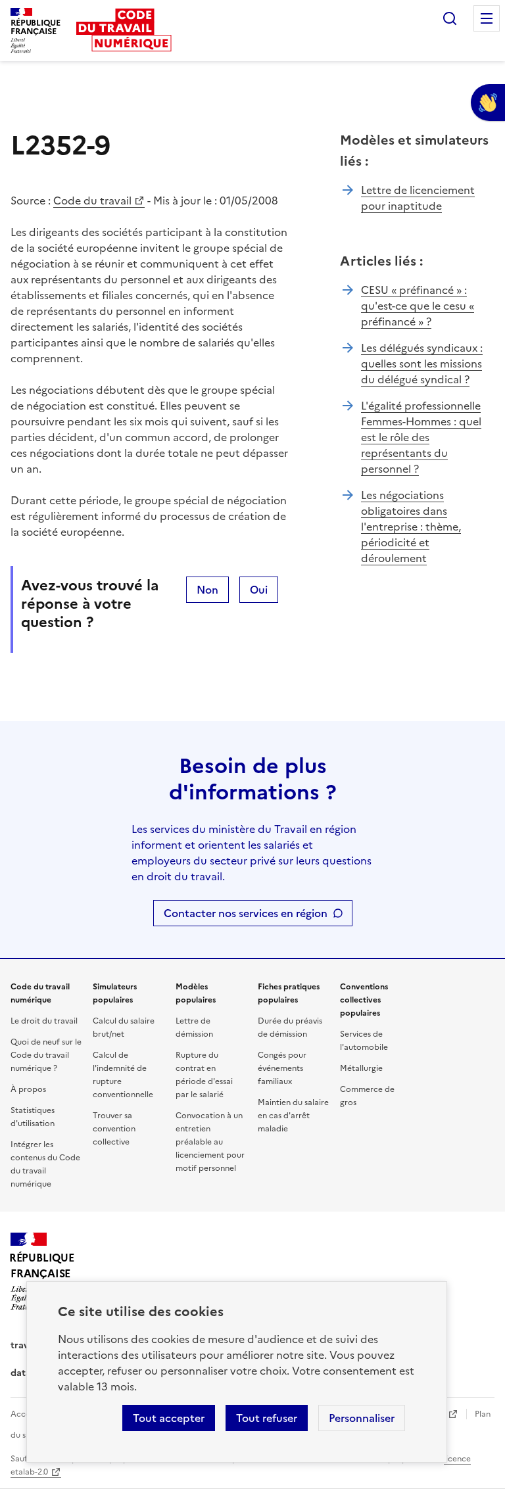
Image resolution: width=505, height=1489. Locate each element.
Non (207, 590)
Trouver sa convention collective (114, 1129)
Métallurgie (361, 1068)
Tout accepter (168, 1418)
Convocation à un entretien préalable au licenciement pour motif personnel (210, 1142)
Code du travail (92, 200)
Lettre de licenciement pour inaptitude (418, 198)
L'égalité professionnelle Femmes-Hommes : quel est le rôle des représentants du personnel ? (421, 437)
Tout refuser (266, 1418)
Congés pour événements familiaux (282, 1068)
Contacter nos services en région (245, 913)
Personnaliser (362, 1418)
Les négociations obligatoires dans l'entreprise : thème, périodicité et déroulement (411, 526)
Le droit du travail (44, 1021)
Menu (486, 18)
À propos (28, 1089)
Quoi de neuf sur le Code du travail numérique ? (46, 1055)
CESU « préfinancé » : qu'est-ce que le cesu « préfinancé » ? (417, 305)
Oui (259, 590)
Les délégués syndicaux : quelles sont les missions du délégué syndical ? (422, 363)
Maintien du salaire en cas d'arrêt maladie (293, 1116)
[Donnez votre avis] (488, 102)
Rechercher (450, 18)
